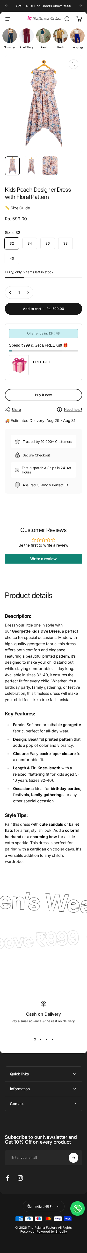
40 (12, 258)
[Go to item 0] (12, 165)
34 (30, 243)
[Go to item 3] (50, 165)
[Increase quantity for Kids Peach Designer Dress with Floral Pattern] (28, 292)
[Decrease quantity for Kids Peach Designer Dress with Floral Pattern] (10, 292)
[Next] (80, 6)
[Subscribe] (73, 1158)
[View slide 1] (35, 1039)
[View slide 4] (52, 1039)
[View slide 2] (41, 1039)
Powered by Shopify (51, 1231)
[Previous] (6, 6)
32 (12, 243)
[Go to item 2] (31, 165)
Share (16, 409)
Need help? (73, 409)
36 (47, 243)
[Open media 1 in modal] (73, 64)
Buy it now (43, 395)
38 (65, 243)
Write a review (43, 558)
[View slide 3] (46, 1039)
